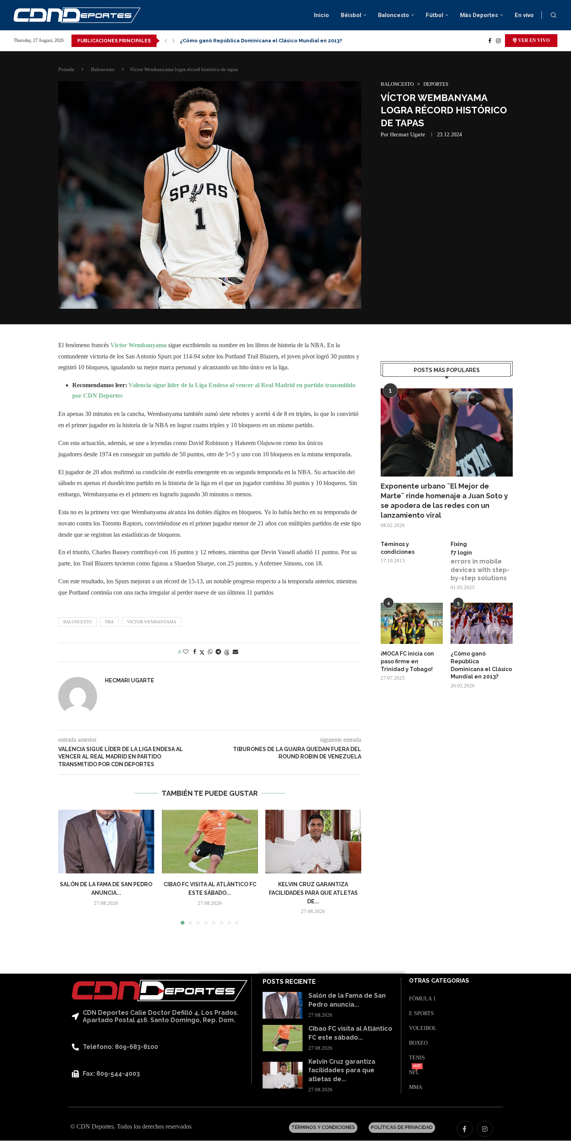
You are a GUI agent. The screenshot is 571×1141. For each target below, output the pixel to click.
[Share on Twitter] (202, 652)
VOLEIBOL (423, 1028)
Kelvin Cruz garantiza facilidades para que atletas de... (313, 892)
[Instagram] (498, 41)
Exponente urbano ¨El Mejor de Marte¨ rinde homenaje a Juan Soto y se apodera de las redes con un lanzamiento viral (444, 501)
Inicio (321, 15)
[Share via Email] (235, 652)
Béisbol (351, 15)
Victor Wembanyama (151, 621)
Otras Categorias (439, 981)
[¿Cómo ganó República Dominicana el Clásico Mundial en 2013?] (482, 623)
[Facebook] (490, 41)
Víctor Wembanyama (138, 345)
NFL (414, 1072)
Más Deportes (479, 15)
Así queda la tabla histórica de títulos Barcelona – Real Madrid (260, 40)
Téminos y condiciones (397, 548)
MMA (415, 1087)
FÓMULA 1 (422, 999)
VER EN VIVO (533, 40)
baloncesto (77, 621)
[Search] (553, 15)
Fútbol (434, 15)
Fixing (459, 544)
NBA (109, 621)
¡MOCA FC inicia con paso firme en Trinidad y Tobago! (407, 661)
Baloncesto (393, 15)
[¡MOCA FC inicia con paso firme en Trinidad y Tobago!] (412, 623)
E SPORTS (421, 1013)
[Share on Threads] (227, 652)
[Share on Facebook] (194, 652)
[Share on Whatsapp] (210, 652)
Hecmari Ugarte (407, 134)
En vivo (524, 15)
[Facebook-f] (465, 1129)
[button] (166, 41)
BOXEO (418, 1043)
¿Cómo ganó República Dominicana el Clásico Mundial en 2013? (481, 665)
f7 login (461, 553)
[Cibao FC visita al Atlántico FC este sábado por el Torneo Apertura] (210, 841)
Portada (66, 69)
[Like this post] (185, 652)
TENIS (417, 1058)
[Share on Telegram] (218, 652)
